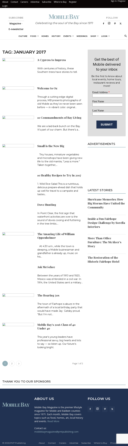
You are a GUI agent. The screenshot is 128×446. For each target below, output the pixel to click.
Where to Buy (60, 1)
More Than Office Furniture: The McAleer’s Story (104, 242)
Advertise (35, 1)
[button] (125, 36)
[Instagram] (109, 23)
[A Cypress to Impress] (18, 69)
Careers (24, 1)
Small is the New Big (50, 146)
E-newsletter (16, 29)
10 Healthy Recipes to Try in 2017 (59, 175)
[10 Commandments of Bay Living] (18, 126)
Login (5, 5)
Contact (14, 1)
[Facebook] (103, 23)
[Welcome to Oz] (18, 97)
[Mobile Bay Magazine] (64, 16)
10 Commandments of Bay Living (59, 117)
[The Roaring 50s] (18, 304)
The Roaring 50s (48, 295)
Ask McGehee (46, 267)
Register (73, 1)
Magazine (15, 23)
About (5, 1)
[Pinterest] (114, 23)
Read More (53, 421)
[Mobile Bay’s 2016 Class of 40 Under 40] (18, 334)
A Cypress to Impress (51, 60)
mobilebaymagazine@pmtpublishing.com (56, 431)
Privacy (114, 443)
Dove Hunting (46, 204)
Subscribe (46, 1)
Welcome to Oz (47, 88)
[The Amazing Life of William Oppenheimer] (18, 243)
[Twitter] (120, 23)
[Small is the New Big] (18, 155)
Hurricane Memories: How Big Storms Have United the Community (106, 203)
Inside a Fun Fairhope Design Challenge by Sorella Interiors (106, 222)
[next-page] (19, 363)
